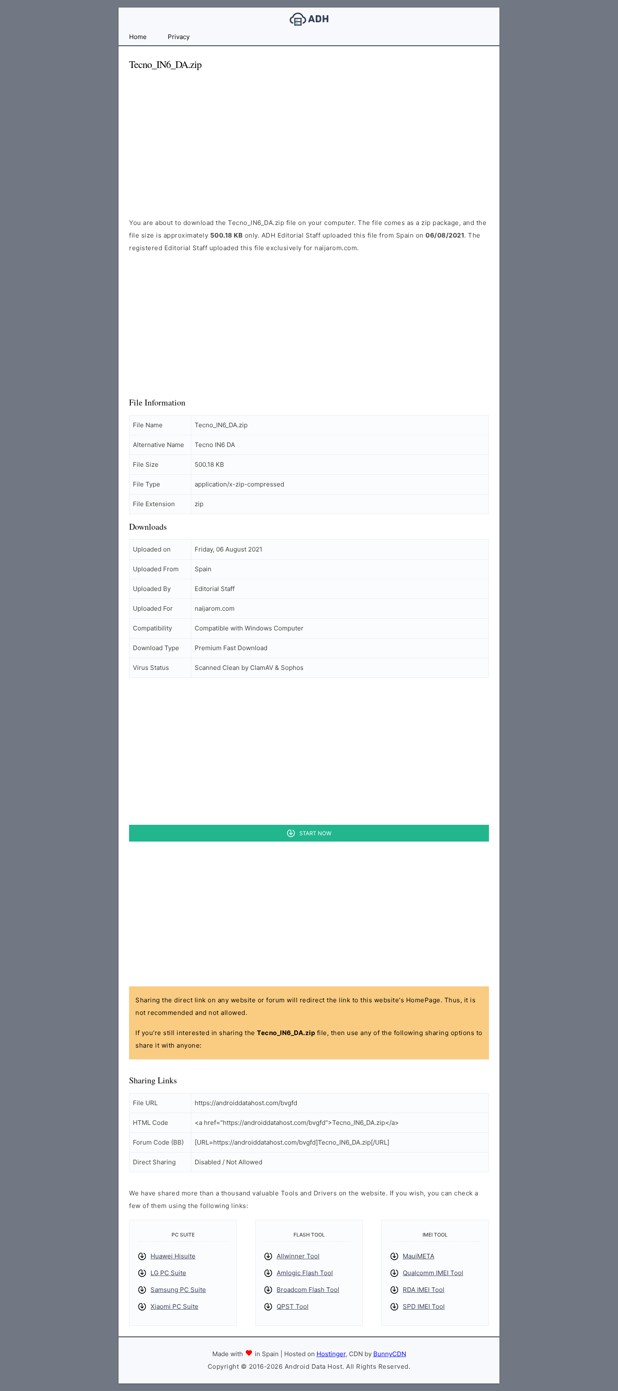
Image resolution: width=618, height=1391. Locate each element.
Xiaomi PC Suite (174, 1306)
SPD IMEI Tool (424, 1306)
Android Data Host (309, 19)
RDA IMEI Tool (423, 1290)
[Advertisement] (309, 137)
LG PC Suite (168, 1273)
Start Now (315, 833)
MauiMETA (418, 1256)
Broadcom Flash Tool (308, 1290)
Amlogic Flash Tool (305, 1273)
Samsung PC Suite (178, 1290)
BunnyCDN (389, 1354)
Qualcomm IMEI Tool (433, 1273)
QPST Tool (293, 1306)
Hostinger (331, 1354)
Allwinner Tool (298, 1256)
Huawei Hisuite (173, 1256)
